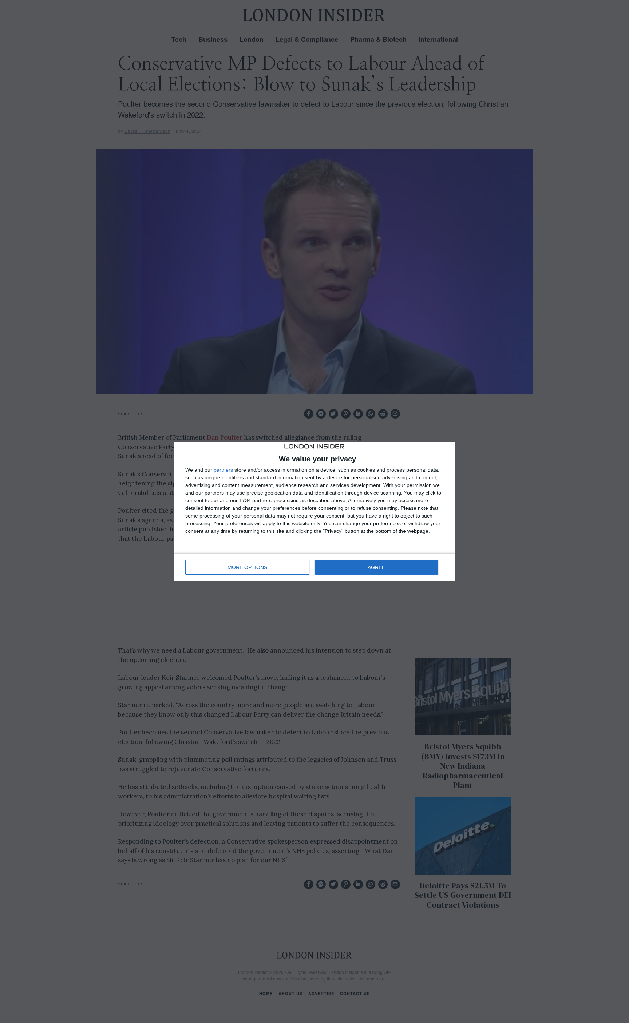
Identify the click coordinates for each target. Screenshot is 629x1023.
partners (223, 469)
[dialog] (314, 512)
